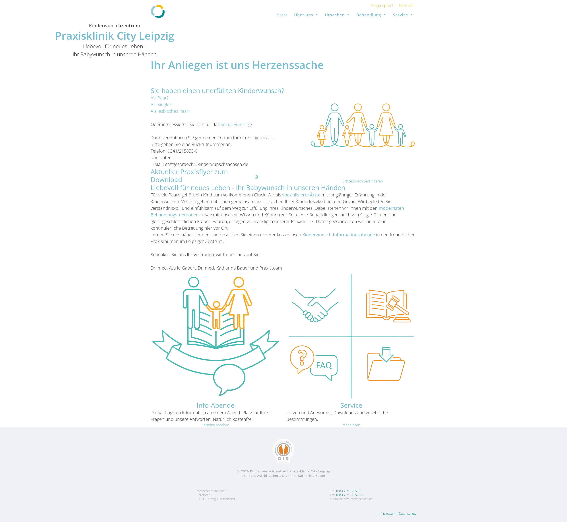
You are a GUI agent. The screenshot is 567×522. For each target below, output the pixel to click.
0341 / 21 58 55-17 (349, 495)
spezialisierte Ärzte (301, 195)
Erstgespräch (383, 5)
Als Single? (161, 104)
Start (282, 14)
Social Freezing (235, 124)
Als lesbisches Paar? (170, 111)
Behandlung (368, 14)
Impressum (387, 513)
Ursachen (335, 14)
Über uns (303, 14)
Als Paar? (160, 98)
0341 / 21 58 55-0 (348, 491)
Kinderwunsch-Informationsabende (338, 235)
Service (400, 14)
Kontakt (405, 5)
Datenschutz (407, 513)
